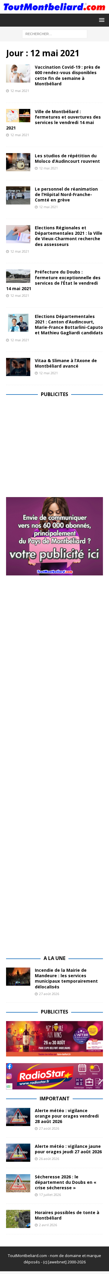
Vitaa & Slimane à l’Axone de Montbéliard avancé (66, 363)
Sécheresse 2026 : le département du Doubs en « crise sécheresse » (65, 1182)
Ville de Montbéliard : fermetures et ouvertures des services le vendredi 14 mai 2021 (53, 120)
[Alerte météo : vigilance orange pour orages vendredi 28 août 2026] (18, 1117)
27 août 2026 (49, 993)
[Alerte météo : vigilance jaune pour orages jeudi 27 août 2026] (18, 1153)
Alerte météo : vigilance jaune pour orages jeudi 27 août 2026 (68, 1148)
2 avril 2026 (48, 1225)
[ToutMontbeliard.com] (54, 10)
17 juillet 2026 (50, 1194)
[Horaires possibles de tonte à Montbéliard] (18, 1219)
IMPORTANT (55, 1098)
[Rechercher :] (54, 33)
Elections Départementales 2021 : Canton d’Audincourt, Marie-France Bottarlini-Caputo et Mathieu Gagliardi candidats (69, 324)
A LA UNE (54, 958)
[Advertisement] (57, 446)
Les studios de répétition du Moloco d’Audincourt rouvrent (67, 158)
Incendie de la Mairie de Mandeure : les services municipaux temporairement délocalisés (66, 978)
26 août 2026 (49, 1158)
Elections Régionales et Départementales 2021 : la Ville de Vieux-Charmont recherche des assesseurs (68, 236)
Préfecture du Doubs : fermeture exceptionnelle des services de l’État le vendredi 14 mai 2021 (53, 280)
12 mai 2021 (19, 90)
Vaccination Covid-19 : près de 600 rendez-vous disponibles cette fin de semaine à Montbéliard (67, 75)
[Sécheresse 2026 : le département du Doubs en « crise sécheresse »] (18, 1183)
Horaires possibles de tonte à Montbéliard (67, 1215)
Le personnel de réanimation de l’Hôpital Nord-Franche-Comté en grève (66, 194)
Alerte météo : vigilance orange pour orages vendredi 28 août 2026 (67, 1116)
